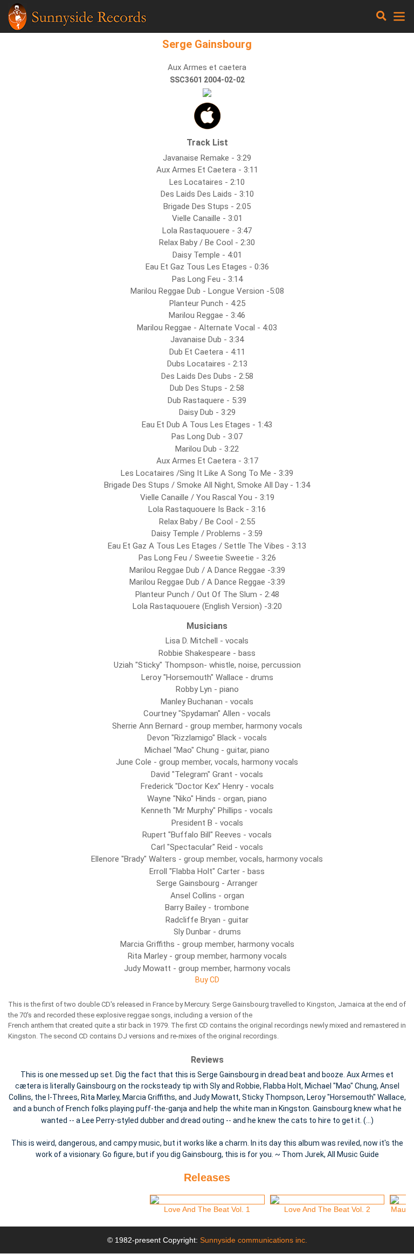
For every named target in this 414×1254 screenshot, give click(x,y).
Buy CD (207, 979)
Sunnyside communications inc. (253, 1240)
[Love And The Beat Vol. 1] (207, 1199)
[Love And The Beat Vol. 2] (327, 1199)
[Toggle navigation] (381, 16)
